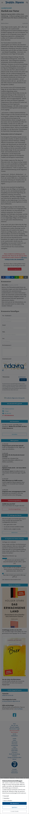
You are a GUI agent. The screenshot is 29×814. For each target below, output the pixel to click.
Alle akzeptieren (14, 803)
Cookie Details (14, 811)
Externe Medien (7, 800)
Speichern (14, 807)
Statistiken (6, 798)
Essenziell (6, 796)
